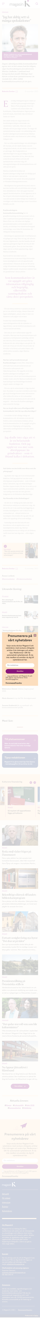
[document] (20, 659)
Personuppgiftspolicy (14, 683)
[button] (35, 635)
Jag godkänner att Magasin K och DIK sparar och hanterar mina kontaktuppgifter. (19, 677)
